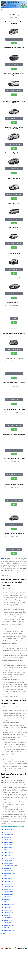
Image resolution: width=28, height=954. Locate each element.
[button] (2, 10)
